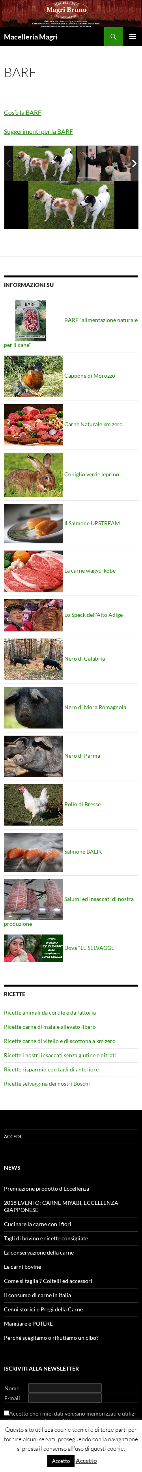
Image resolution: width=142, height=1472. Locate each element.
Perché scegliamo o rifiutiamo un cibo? (51, 1337)
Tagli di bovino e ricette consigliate (46, 1238)
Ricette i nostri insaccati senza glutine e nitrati (60, 1055)
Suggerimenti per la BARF (38, 131)
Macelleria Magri (31, 36)
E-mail (12, 1398)
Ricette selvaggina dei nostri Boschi (47, 1083)
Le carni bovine (22, 1266)
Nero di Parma (81, 755)
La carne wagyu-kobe (89, 570)
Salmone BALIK (82, 851)
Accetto (61, 1461)
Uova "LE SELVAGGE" (90, 947)
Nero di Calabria (84, 658)
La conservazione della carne (39, 1252)
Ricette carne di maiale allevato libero (50, 1026)
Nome (11, 1388)
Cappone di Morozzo (89, 375)
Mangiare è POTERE (28, 1323)
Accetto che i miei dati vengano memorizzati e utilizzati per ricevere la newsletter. (70, 1417)
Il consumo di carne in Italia (37, 1295)
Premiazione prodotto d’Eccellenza (46, 1188)
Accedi (12, 1136)
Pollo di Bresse (82, 804)
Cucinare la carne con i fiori (37, 1224)
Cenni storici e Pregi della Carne (43, 1309)
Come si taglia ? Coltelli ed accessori (48, 1280)
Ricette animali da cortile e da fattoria (50, 1012)
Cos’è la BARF (22, 112)
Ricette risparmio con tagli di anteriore (51, 1069)
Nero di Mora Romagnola (94, 707)
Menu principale (132, 36)
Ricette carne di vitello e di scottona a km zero (60, 1041)
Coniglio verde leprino (91, 474)
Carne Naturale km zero (93, 424)
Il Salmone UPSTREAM (91, 523)
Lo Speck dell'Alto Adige (93, 614)
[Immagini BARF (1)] (44, 163)
